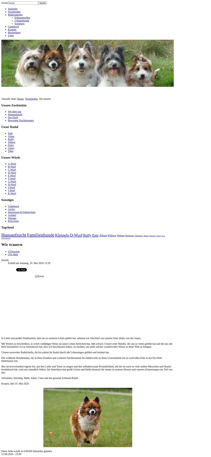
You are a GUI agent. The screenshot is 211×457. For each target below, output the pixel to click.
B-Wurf (12, 166)
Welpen (121, 235)
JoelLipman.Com (5, 238)
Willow (11, 142)
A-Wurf (12, 163)
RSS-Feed (13, 221)
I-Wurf (11, 187)
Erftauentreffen (22, 17)
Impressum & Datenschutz (21, 212)
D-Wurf (12, 172)
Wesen (146, 236)
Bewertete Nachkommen (21, 120)
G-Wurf (12, 181)
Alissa (11, 136)
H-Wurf (12, 184)
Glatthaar (139, 236)
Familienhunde (40, 235)
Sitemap (12, 218)
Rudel (163, 236)
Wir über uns (14, 111)
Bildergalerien (15, 14)
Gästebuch (13, 26)
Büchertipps (14, 32)
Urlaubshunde (22, 20)
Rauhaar (129, 235)
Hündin (158, 236)
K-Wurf (12, 193)
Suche (4, 2)
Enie (10, 133)
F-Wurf (11, 178)
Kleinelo (62, 235)
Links (11, 35)
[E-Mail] (13, 254)
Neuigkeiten (14, 11)
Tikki (10, 151)
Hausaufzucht (15, 114)
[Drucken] (14, 251)
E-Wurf (12, 175)
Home (20, 98)
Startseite (12, 8)
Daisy (11, 145)
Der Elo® (13, 117)
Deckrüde (152, 236)
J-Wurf (11, 190)
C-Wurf (12, 169)
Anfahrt (12, 215)
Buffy (11, 139)
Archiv (11, 209)
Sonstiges (19, 23)
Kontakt (12, 29)
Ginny (11, 148)
